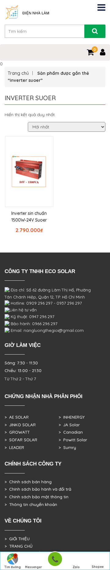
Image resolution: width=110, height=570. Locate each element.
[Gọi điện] (54, 561)
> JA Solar (69, 424)
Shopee (98, 567)
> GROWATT (17, 432)
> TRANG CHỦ (18, 546)
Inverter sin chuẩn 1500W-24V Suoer (29, 217)
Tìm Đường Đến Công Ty (12, 567)
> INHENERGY (72, 417)
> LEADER (14, 447)
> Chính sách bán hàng (28, 481)
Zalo (76, 567)
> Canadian (71, 432)
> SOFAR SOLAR (21, 439)
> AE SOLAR (17, 417)
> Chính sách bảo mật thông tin (36, 496)
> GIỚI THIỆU (17, 538)
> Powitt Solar (73, 439)
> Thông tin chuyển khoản (31, 504)
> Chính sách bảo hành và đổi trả (38, 489)
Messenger (33, 567)
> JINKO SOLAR (20, 424)
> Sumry (67, 447)
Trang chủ (18, 73)
